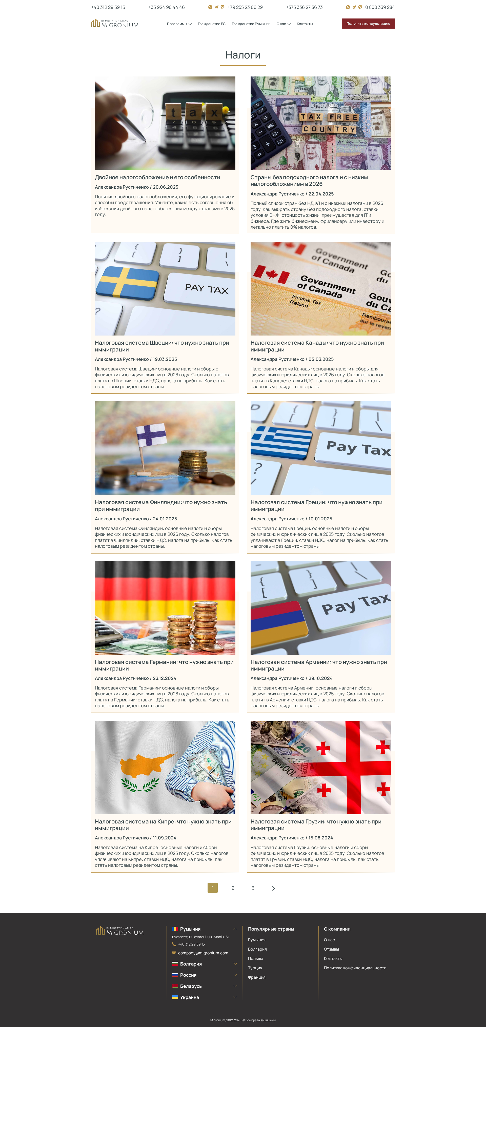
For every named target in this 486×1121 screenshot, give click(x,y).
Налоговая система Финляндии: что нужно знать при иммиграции (161, 505)
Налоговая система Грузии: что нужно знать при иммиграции (316, 825)
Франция (257, 977)
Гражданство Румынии (251, 23)
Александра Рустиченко (122, 187)
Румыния (257, 939)
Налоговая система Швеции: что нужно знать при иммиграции (162, 346)
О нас (329, 939)
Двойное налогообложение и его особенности (157, 177)
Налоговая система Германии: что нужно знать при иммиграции (164, 665)
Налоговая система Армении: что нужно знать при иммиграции (319, 665)
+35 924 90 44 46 (166, 7)
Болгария (257, 949)
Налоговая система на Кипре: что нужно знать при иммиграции (163, 825)
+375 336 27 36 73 (304, 7)
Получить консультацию (368, 23)
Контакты (305, 23)
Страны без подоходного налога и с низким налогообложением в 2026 (309, 180)
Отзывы (331, 949)
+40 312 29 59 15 (108, 7)
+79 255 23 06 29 (245, 7)
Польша (255, 958)
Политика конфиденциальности (355, 968)
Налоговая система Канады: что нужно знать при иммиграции (317, 346)
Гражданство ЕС (212, 23)
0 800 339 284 (380, 7)
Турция (255, 968)
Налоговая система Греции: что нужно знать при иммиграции (316, 505)
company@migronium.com (203, 953)
